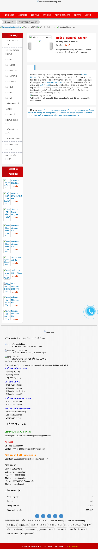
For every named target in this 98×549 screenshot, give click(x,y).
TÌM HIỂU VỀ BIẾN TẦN (11, 43)
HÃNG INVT (9, 59)
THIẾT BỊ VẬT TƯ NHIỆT (11, 131)
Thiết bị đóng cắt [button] (62, 15)
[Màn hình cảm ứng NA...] (7, 230)
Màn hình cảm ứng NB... (15, 244)
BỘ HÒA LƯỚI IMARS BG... (16, 196)
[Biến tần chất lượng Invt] (11, 27)
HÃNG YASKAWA (11, 70)
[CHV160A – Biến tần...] (7, 184)
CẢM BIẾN (9, 109)
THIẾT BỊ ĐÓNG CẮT (12, 103)
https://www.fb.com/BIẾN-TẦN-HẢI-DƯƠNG (29, 359)
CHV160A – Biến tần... (16, 181)
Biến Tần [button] (35, 15)
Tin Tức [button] (77, 15)
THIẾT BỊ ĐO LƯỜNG (12, 139)
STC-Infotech (73, 546)
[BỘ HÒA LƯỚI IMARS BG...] (7, 198)
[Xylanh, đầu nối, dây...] (7, 260)
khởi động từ (44, 85)
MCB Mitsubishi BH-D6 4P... (16, 286)
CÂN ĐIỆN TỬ (10, 114)
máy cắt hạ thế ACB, (53, 82)
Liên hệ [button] (88, 15)
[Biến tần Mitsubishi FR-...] (7, 301)
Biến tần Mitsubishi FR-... (15, 300)
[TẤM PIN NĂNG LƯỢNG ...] (7, 214)
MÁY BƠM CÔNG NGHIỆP (11, 157)
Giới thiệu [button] (22, 15)
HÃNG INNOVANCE (12, 144)
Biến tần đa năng (57, 520)
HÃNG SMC (9, 87)
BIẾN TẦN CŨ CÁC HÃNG (11, 122)
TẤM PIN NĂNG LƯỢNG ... (15, 212)
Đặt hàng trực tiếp (13, 371)
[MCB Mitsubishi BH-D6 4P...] (7, 287)
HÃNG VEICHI (10, 65)
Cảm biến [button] (47, 15)
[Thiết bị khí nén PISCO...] (7, 274)
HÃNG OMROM (10, 81)
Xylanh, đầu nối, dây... (16, 258)
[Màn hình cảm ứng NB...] (7, 246)
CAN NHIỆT (9, 150)
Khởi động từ (12, 525)
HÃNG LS (8, 98)
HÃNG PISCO (9, 92)
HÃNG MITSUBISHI (11, 76)
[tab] (30, 67)
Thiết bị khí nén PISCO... (16, 271)
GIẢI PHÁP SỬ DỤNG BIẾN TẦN (12, 52)
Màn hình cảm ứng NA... (15, 228)
